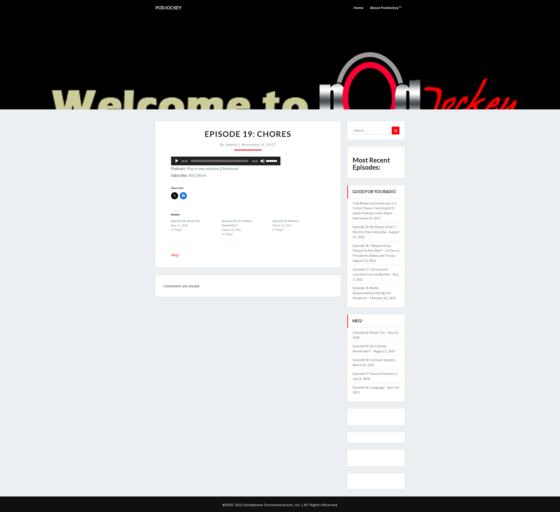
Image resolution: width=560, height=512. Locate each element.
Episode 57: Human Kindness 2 (375, 373)
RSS (191, 175)
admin (232, 144)
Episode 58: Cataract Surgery (374, 360)
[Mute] (262, 161)
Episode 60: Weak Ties (185, 221)
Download (230, 168)
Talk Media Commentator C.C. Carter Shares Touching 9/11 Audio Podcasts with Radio (375, 208)
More (202, 175)
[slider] (272, 160)
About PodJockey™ (385, 7)
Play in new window (203, 168)
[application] (225, 161)
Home (358, 7)
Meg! (175, 254)
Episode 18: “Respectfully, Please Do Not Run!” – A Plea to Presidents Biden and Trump (376, 250)
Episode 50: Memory (286, 221)
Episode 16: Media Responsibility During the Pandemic (372, 293)
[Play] (177, 161)
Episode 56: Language (369, 387)
